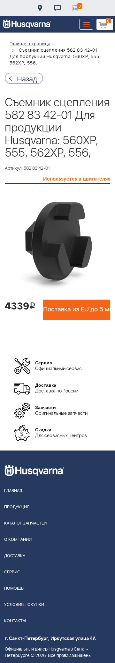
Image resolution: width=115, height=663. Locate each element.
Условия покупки (24, 605)
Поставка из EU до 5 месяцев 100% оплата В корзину (76, 309)
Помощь (14, 588)
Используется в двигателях (76, 179)
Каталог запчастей (25, 523)
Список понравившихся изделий (75, 8)
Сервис (12, 572)
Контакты (57, 8)
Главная (13, 491)
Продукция (16, 507)
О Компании (18, 540)
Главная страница (30, 44)
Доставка (40, 8)
